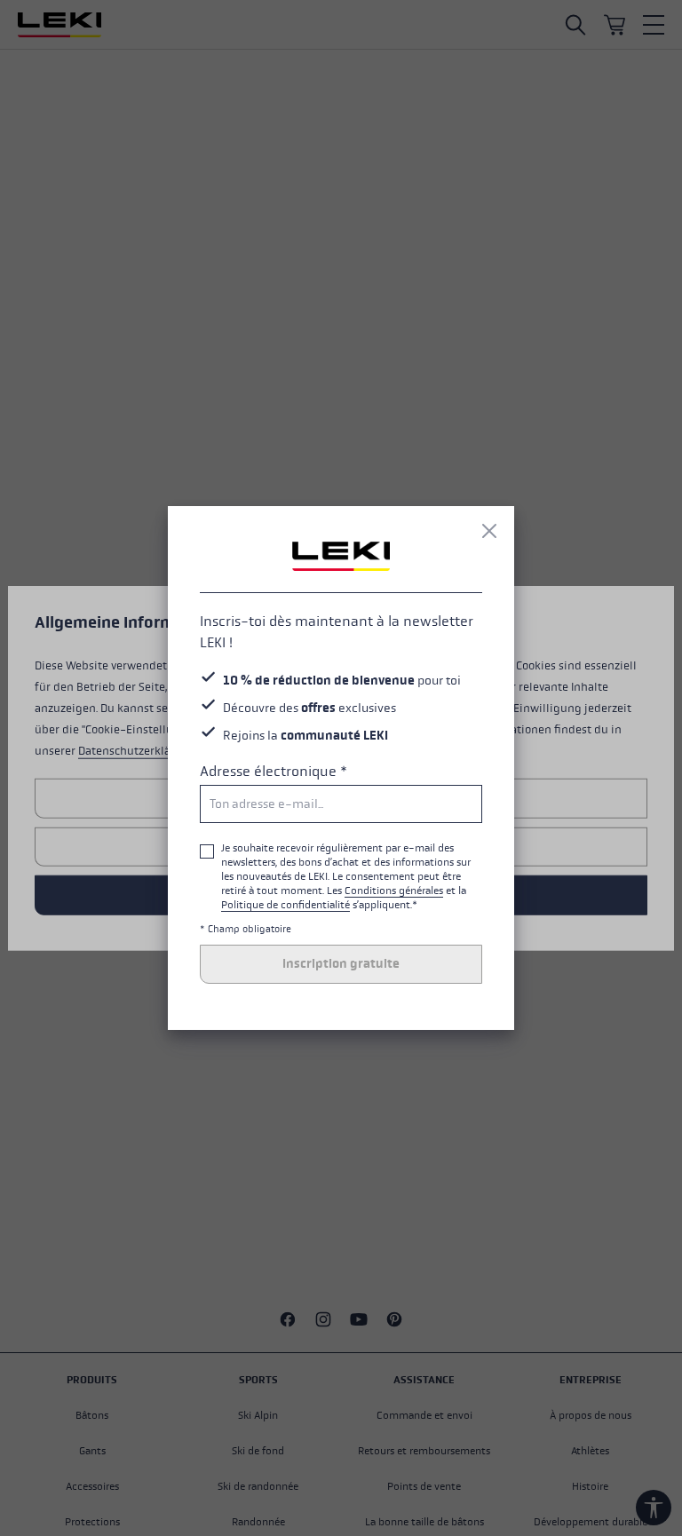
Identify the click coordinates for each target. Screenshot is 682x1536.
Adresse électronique (273, 771)
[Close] (489, 531)
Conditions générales (394, 890)
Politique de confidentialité (285, 905)
